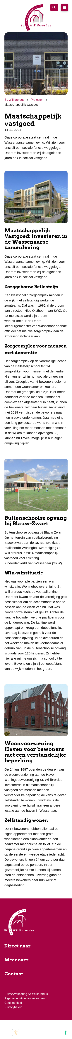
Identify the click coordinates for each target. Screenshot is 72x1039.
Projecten (37, 99)
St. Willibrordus (14, 99)
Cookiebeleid (13, 1002)
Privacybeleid (13, 1007)
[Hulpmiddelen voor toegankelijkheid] (15, 1032)
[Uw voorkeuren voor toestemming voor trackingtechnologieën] (65, 1032)
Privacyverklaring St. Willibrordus (26, 994)
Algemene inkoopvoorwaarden (24, 998)
